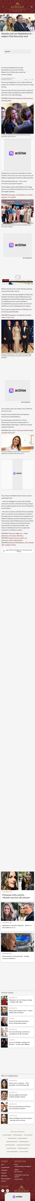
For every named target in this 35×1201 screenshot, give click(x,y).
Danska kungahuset (12, 1138)
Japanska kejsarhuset (11, 1148)
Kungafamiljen (7, 892)
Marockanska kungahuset (12, 1151)
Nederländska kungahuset (12, 1141)
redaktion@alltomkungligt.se (22, 1166)
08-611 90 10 (18, 1171)
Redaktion (4, 1176)
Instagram (27, 306)
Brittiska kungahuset (17, 1135)
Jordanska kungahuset (10, 1144)
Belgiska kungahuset (24, 1141)
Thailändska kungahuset (23, 1148)
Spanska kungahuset (22, 1138)
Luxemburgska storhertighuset (23, 1144)
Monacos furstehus (24, 1151)
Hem (2, 1164)
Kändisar (4, 1173)
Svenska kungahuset (7, 1135)
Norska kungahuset (28, 1135)
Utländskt (12, 1018)
